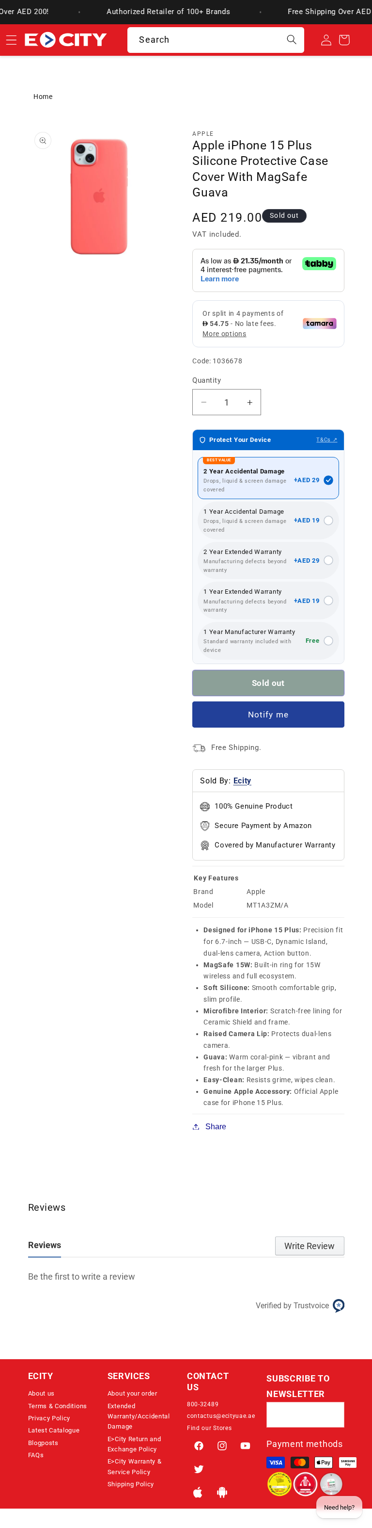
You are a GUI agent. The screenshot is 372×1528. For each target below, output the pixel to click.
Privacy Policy (49, 1418)
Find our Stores (209, 1428)
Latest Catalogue (54, 1430)
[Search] (291, 40)
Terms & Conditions (57, 1406)
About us (41, 1393)
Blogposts (43, 1443)
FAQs (36, 1455)
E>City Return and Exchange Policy (134, 1444)
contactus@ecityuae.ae (221, 1416)
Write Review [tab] (309, 1246)
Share (215, 1126)
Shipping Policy (131, 1484)
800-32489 (202, 1404)
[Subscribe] (331, 1415)
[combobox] (216, 40)
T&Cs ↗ (326, 440)
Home (43, 96)
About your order (132, 1393)
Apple (203, 133)
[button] (67, 1379)
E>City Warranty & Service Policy (135, 1466)
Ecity (242, 780)
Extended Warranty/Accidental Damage (139, 1416)
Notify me (268, 714)
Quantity (206, 380)
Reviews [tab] (44, 1245)
